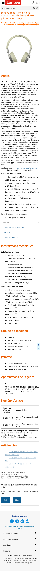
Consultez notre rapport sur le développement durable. (20, 527)
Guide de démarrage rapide (14, 227)
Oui (5, 500)
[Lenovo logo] (13, 2)
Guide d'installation (11, 237)
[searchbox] (20, 8)
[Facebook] (12, 522)
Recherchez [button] (34, 8)
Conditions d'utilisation (11, 558)
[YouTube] (22, 522)
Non (17, 500)
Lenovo (16, 556)
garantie (7, 232)
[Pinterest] (27, 522)
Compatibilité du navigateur (23, 563)
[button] (3, 3)
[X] (17, 522)
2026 (11, 556)
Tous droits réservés (25, 556)
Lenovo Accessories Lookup (27, 168)
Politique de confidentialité (22, 560)
